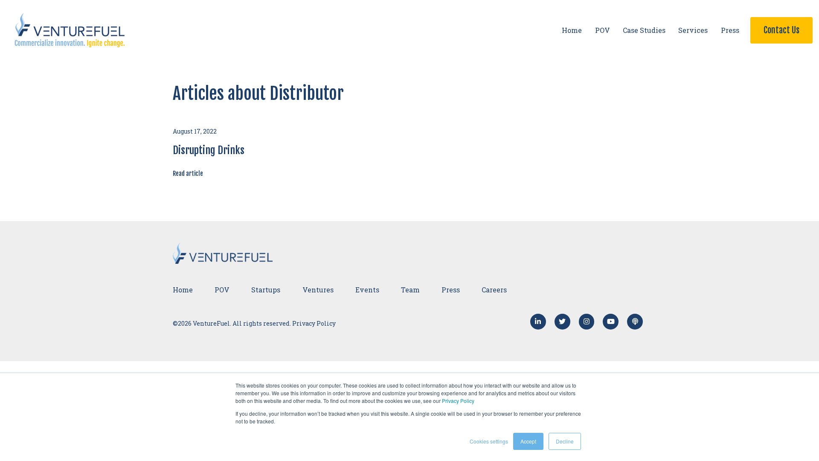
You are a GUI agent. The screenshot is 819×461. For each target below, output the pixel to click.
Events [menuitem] (367, 289)
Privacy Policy (458, 400)
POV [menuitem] (222, 289)
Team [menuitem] (410, 289)
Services (693, 30)
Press (730, 30)
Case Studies (644, 30)
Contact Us (781, 30)
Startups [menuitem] (265, 289)
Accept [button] (528, 441)
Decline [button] (565, 441)
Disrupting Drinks (208, 150)
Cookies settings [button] (489, 441)
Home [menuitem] (183, 289)
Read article (188, 173)
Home (572, 30)
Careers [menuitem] (494, 289)
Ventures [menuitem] (318, 289)
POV (602, 30)
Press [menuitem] (450, 289)
